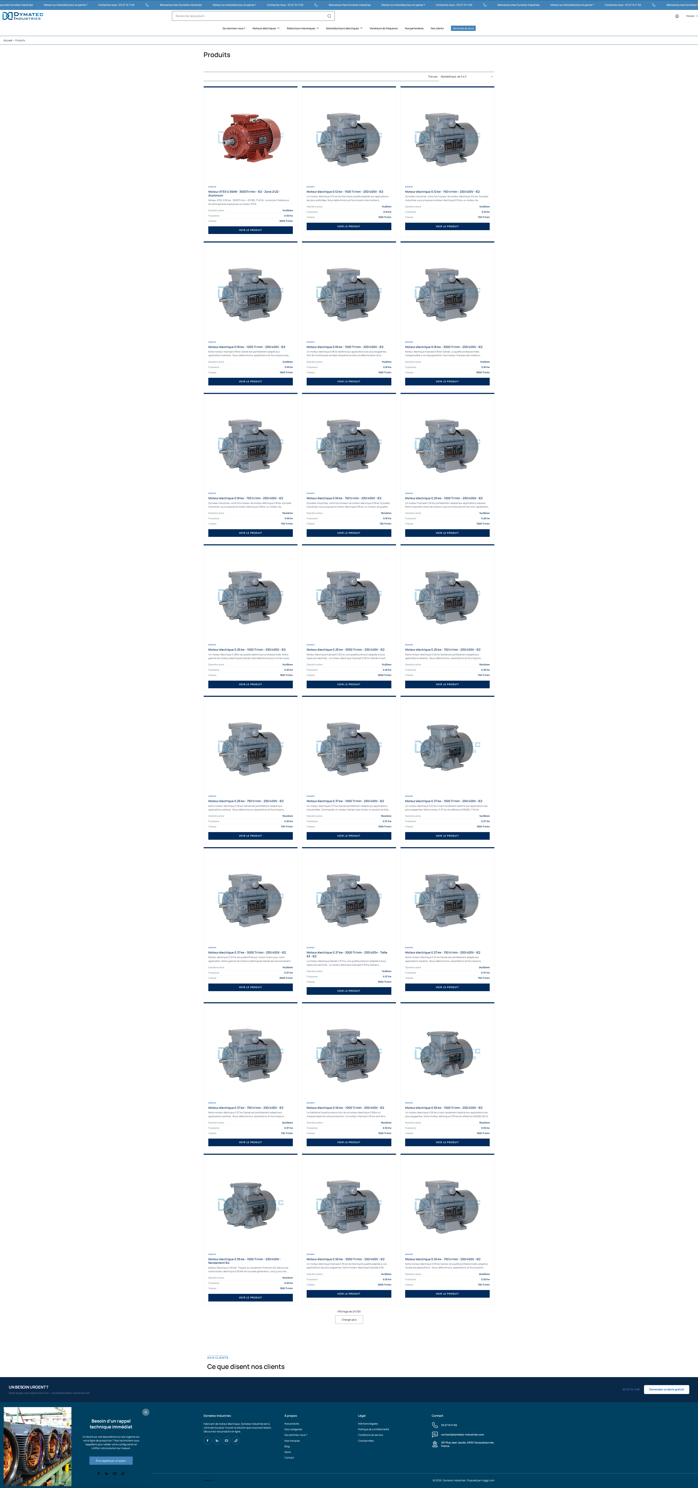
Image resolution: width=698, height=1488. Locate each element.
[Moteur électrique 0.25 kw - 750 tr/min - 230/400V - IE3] (250, 747)
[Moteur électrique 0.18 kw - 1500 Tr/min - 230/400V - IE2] (349, 292)
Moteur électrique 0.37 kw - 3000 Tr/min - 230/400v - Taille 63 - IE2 (347, 954)
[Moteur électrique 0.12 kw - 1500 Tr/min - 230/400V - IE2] (349, 137)
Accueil (8, 40)
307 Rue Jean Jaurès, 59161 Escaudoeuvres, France (467, 1444)
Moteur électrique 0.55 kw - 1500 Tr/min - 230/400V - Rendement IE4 (244, 1261)
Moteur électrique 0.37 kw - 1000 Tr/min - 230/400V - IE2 (345, 801)
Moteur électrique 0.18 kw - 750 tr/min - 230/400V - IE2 (245, 498)
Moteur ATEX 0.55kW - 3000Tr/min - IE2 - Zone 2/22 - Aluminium (244, 193)
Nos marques (292, 1440)
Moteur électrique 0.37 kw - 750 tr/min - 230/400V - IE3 (245, 1108)
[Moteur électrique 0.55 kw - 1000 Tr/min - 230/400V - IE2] (349, 1053)
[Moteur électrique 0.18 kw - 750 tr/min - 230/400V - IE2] (250, 444)
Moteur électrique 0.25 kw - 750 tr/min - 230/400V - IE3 (246, 801)
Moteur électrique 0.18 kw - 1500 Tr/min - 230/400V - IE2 (345, 347)
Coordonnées (366, 1440)
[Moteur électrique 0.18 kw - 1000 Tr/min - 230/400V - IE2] (250, 292)
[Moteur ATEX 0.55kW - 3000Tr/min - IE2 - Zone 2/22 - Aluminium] (250, 137)
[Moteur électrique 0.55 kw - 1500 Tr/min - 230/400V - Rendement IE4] (250, 1205)
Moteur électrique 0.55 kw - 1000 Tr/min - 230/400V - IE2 (345, 1108)
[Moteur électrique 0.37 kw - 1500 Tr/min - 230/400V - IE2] (447, 747)
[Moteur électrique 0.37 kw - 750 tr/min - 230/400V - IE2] (447, 898)
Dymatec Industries (454, 1480)
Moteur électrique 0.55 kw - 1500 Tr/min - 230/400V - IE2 (443, 1108)
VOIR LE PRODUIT (250, 230)
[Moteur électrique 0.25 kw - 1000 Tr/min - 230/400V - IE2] (447, 444)
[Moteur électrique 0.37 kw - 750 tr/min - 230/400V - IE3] (250, 1053)
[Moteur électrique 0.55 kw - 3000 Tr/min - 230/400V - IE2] (349, 1205)
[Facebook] (208, 1441)
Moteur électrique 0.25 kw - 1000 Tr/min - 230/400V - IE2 (444, 498)
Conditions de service (370, 1435)
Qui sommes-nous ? (295, 1435)
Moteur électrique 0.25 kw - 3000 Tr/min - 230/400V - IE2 (345, 650)
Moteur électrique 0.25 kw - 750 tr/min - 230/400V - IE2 (442, 650)
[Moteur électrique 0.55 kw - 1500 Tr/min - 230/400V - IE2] (447, 1053)
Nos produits (291, 1423)
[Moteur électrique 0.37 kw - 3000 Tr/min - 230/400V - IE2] (250, 898)
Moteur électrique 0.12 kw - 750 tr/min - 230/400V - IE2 (442, 192)
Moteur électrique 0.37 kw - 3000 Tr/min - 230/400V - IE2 (247, 952)
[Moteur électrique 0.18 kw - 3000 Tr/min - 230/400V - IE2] (447, 292)
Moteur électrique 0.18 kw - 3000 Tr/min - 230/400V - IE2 (443, 347)
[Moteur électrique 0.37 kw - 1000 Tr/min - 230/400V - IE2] (349, 747)
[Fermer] (145, 1412)
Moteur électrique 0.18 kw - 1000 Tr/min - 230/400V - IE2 (246, 347)
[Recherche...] (329, 16)
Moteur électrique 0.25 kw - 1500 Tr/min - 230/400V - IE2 (247, 650)
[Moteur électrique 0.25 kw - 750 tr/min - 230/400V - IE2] (447, 595)
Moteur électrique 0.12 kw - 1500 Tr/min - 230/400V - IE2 (345, 192)
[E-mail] (226, 1441)
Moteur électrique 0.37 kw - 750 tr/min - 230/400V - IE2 (442, 952)
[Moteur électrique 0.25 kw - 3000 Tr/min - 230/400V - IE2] (349, 595)
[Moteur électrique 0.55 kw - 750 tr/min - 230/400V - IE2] (447, 1205)
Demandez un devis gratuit (666, 1389)
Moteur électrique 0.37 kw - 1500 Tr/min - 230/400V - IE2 (443, 801)
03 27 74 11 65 (449, 1425)
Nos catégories (293, 1429)
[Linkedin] (217, 1441)
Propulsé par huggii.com (480, 1480)
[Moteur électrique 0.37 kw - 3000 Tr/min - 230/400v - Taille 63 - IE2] (349, 898)
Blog (287, 1446)
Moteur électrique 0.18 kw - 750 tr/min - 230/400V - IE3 (344, 498)
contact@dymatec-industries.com (462, 1434)
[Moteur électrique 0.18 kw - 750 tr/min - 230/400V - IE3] (349, 444)
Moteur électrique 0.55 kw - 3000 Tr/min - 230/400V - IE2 (345, 1259)
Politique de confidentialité (373, 1429)
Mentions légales (368, 1423)
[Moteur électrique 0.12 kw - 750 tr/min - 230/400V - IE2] (447, 137)
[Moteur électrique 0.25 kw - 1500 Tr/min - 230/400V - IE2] (250, 595)
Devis (287, 1452)
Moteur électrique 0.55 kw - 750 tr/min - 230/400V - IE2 (442, 1259)
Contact (289, 1457)
